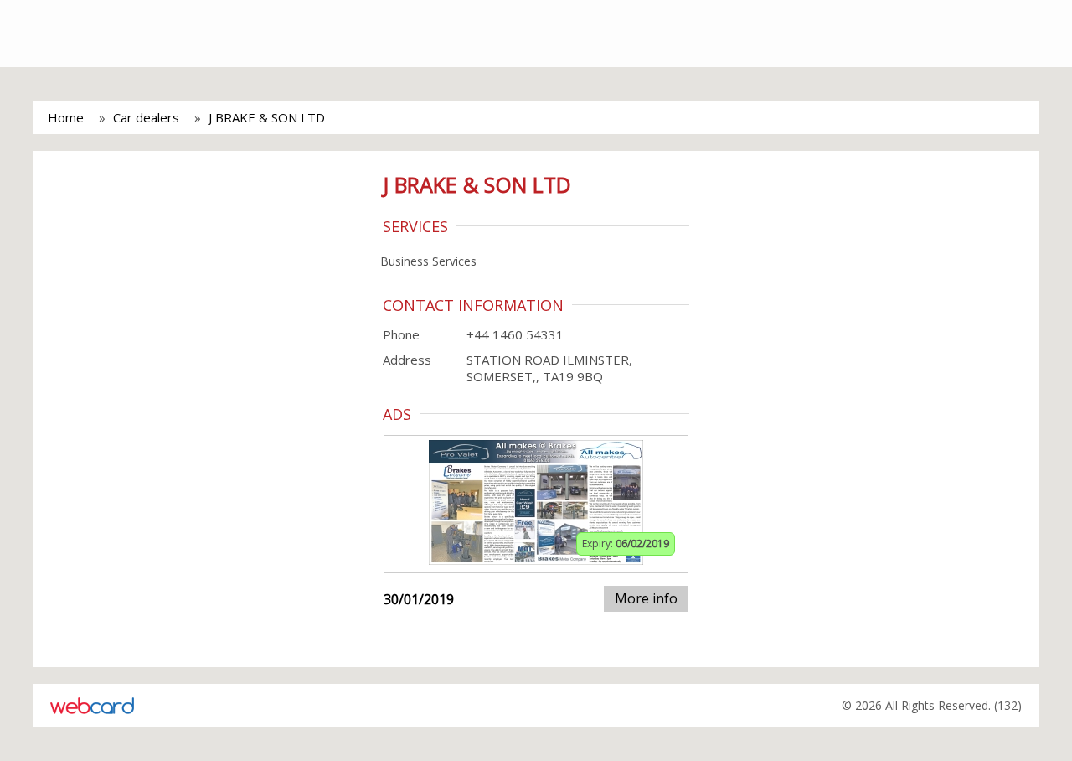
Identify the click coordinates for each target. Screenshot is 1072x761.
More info (646, 598)
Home (66, 117)
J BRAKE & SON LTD (267, 117)
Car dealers (146, 117)
